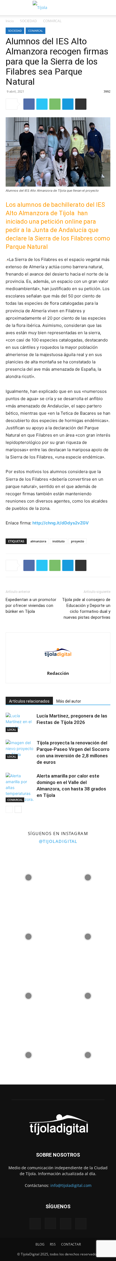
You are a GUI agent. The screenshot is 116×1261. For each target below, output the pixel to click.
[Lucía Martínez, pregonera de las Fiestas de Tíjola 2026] (20, 722)
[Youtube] (80, 1223)
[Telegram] (67, 104)
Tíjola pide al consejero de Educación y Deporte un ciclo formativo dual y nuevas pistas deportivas (86, 608)
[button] (9, 7)
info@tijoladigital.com (71, 1185)
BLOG (39, 1244)
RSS (53, 1244)
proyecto (77, 541)
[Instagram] (50, 1223)
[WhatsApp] (55, 104)
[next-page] (18, 809)
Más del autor (68, 701)
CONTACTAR (71, 1244)
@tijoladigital (58, 841)
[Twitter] (42, 104)
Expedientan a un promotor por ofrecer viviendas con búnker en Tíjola (31, 605)
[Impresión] (80, 104)
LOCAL (11, 730)
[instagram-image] (28, 876)
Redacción (58, 673)
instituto (58, 541)
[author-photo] (58, 665)
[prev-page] (9, 809)
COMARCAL (52, 21)
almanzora (38, 541)
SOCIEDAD (28, 21)
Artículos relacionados (29, 701)
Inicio (10, 21)
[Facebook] (29, 104)
